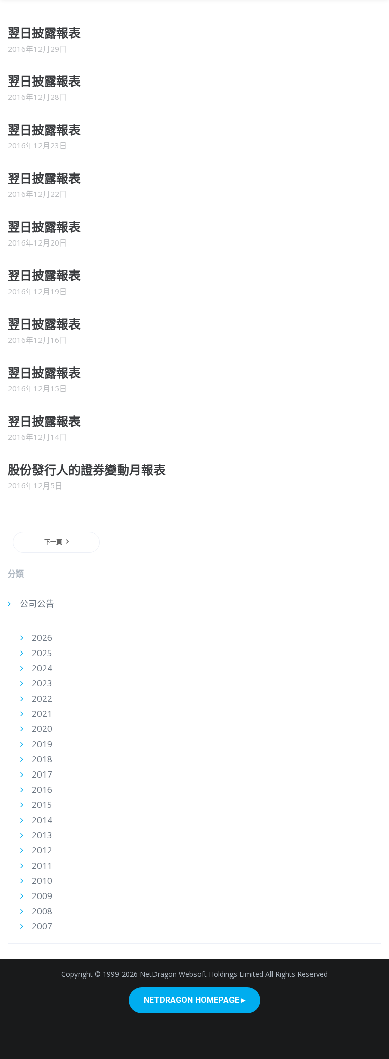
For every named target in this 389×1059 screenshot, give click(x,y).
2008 (42, 911)
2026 (42, 637)
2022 (42, 698)
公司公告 (37, 603)
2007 (42, 926)
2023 (42, 683)
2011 (42, 865)
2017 (42, 774)
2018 (42, 759)
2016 (42, 789)
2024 (42, 668)
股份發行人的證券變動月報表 (87, 469)
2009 (42, 896)
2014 (42, 820)
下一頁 (53, 542)
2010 (42, 880)
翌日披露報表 (44, 32)
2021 (42, 713)
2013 (42, 835)
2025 (42, 653)
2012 (42, 850)
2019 (42, 744)
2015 (42, 804)
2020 (42, 729)
